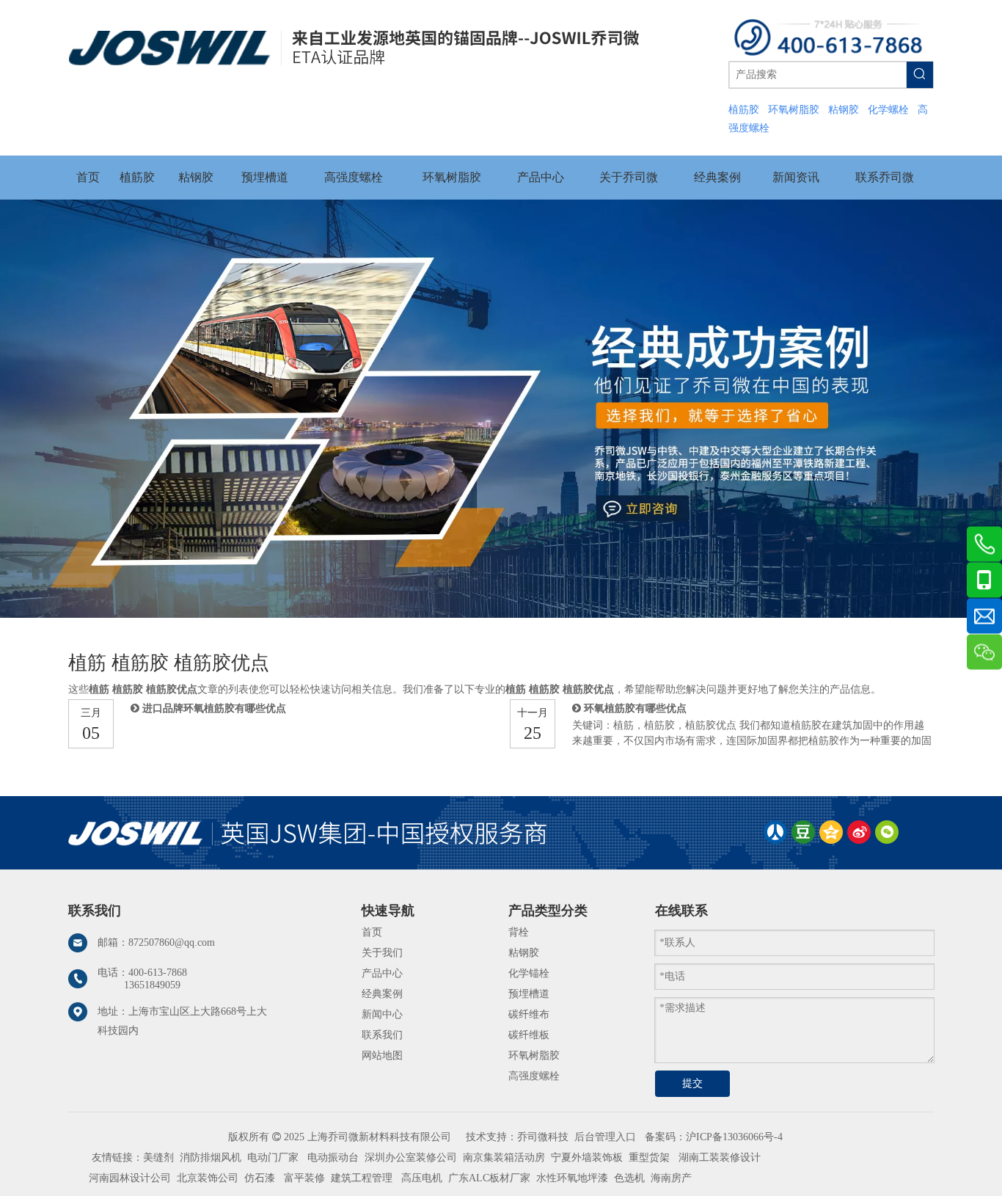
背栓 (518, 932)
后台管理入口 (605, 1136)
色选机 (629, 1178)
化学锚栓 (528, 973)
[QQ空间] (831, 832)
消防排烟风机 (210, 1157)
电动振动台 (333, 1157)
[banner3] (501, 408)
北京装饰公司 (207, 1178)
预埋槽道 (528, 993)
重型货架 (649, 1157)
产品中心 (382, 973)
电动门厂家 (273, 1157)
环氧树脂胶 (534, 1055)
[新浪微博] (859, 832)
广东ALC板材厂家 (487, 1178)
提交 (692, 1083)
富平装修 (304, 1178)
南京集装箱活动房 (504, 1157)
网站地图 (382, 1055)
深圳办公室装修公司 (411, 1157)
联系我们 (382, 1034)
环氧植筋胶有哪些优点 (635, 708)
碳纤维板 (528, 1034)
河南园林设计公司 (130, 1178)
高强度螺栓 (534, 1076)
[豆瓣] (803, 832)
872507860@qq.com (171, 942)
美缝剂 (158, 1157)
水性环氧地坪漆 (572, 1178)
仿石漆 (259, 1178)
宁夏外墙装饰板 (587, 1157)
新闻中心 (382, 1014)
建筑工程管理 (361, 1178)
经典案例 (382, 993)
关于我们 (382, 952)
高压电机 (421, 1178)
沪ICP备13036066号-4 (734, 1136)
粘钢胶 (523, 952)
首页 (372, 932)
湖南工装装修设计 (720, 1157)
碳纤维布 (528, 1014)
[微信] (887, 832)
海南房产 (671, 1178)
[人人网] (775, 832)
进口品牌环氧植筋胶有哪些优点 (214, 708)
